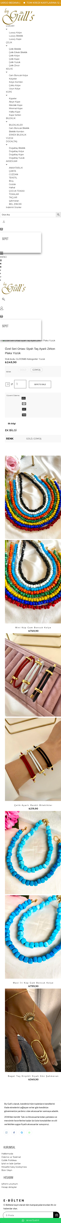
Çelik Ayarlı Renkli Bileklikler (33, 805)
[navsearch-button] (3, 299)
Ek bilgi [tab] (12, 423)
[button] (23, 370)
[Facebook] (14, 1132)
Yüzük (42, 359)
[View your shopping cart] (1, 231)
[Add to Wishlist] (8, 384)
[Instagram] (6, 1132)
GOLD (29, 438)
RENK (8, 372)
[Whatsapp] (29, 1132)
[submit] (56, 1215)
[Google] (22, 1132)
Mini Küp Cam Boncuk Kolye (33, 627)
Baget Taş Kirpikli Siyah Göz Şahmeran (33, 1076)
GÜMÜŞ (37, 438)
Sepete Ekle (40, 384)
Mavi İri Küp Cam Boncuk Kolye (33, 983)
